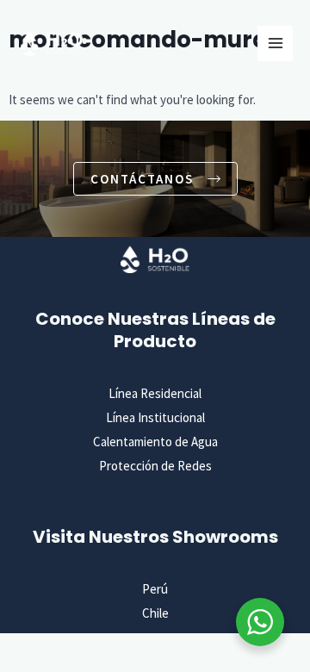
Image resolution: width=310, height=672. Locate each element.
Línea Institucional (155, 417)
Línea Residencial (155, 393)
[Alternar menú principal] (275, 43)
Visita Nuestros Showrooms (155, 537)
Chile (155, 613)
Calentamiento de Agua (155, 441)
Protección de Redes (155, 465)
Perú (155, 589)
